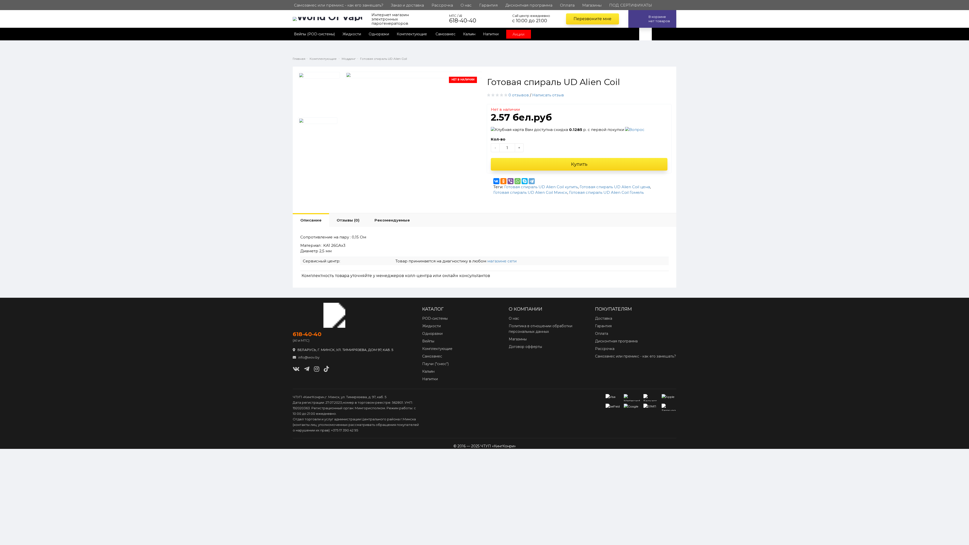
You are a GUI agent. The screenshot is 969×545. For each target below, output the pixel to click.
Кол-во (498, 139)
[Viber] (510, 181)
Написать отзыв (548, 95)
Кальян (469, 34)
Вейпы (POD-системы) (314, 34)
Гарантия (603, 326)
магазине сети (502, 261)
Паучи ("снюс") (435, 364)
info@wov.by (308, 357)
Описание (310, 220)
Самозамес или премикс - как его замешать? (635, 356)
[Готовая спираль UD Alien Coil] (319, 75)
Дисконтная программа (616, 341)
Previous (356, 76)
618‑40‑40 (307, 334)
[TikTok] (326, 369)
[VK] (296, 369)
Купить (579, 164)
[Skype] (525, 181)
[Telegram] (532, 181)
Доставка (603, 318)
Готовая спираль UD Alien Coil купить (541, 186)
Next (471, 76)
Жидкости (351, 34)
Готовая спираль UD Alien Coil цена (615, 186)
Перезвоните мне (592, 18)
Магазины (518, 339)
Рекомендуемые (392, 220)
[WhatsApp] (518, 181)
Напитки (491, 34)
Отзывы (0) (348, 220)
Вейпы (428, 341)
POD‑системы (435, 318)
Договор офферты (525, 346)
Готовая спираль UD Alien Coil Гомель (606, 192)
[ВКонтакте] (496, 181)
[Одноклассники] (503, 181)
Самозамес (445, 34)
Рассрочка (604, 348)
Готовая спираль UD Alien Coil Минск (530, 192)
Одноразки (379, 34)
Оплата (601, 333)
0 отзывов (518, 95)
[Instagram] (316, 369)
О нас (514, 318)
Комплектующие (412, 34)
